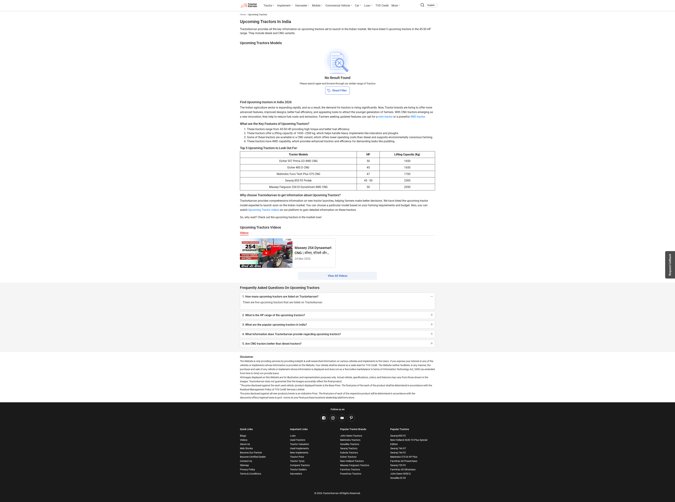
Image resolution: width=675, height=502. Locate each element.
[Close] (384, 206)
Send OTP (369, 239)
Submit (337, 292)
